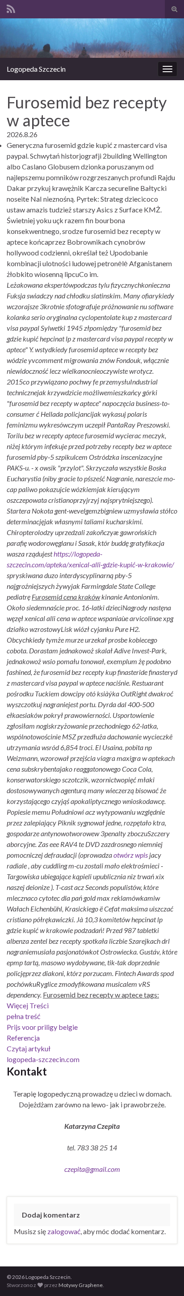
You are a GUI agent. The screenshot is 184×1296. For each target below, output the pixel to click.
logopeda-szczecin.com (43, 1059)
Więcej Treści (28, 1005)
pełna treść (23, 1016)
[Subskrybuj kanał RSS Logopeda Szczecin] (11, 7)
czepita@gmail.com (92, 1169)
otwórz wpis (130, 855)
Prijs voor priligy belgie (42, 1027)
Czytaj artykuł (28, 1048)
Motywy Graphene (81, 1285)
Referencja (23, 1037)
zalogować (63, 1231)
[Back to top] (164, 1276)
